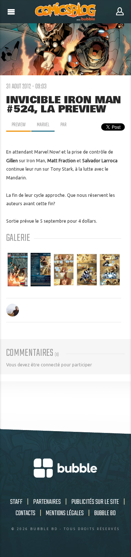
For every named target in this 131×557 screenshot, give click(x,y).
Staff (16, 502)
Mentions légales (65, 513)
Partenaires (47, 502)
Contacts (25, 513)
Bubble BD (105, 513)
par (63, 124)
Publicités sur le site (95, 502)
